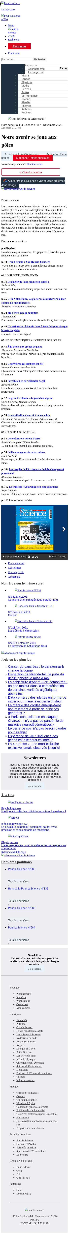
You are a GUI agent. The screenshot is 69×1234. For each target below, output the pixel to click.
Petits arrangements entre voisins (26, 452)
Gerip (19, 1170)
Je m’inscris (34, 786)
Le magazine (35, 72)
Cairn (19, 1190)
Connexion (14, 53)
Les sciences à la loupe (28, 1034)
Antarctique (14, 576)
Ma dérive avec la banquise (23, 313)
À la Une (7, 795)
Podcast (26, 112)
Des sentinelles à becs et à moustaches (29, 415)
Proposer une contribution (30, 1128)
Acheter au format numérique (22, 154)
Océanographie (16, 572)
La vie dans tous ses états (29, 1031)
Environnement (16, 563)
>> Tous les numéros (31, 172)
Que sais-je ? (23, 1177)
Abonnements (23, 993)
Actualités (21, 1020)
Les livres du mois (26, 1055)
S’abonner (19, 46)
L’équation (22, 1069)
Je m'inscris (34, 968)
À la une (20, 1023)
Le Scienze (22, 1154)
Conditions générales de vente (32, 1106)
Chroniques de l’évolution (30, 1062)
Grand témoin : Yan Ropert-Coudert (29, 262)
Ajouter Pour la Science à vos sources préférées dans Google (33, 183)
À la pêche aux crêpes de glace (25, 346)
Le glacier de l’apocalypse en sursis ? (28, 282)
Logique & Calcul (26, 1048)
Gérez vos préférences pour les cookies (36, 1114)
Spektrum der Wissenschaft (30, 1151)
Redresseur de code (26, 1038)
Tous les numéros (18, 881)
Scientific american (26, 1147)
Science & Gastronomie (29, 1066)
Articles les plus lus (16, 659)
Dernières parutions (16, 862)
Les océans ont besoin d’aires (24, 438)
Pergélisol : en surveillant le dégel (26, 381)
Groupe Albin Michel (21, 1160)
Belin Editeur (23, 1167)
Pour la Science (24, 1140)
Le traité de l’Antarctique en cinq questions (33, 487)
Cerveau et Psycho (26, 1144)
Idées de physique (25, 1059)
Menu (11, 25)
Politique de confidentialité (30, 1110)
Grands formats (24, 1027)
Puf (18, 1174)
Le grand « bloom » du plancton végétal (30, 398)
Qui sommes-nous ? (26, 1099)
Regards (20, 1045)
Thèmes (20, 1076)
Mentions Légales (25, 1103)
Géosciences (14, 567)
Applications (23, 1000)
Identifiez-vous (34, 164)
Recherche (13, 39)
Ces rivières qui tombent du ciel (25, 364)
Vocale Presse (23, 1193)
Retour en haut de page (13, 852)
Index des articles (25, 1080)
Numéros (21, 997)
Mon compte (23, 1007)
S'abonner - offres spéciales (32, 157)
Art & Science (23, 1052)
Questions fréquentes (27, 1092)
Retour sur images (26, 1041)
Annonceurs (22, 1117)
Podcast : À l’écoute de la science (34, 1073)
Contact (20, 1096)
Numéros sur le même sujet (22, 583)
